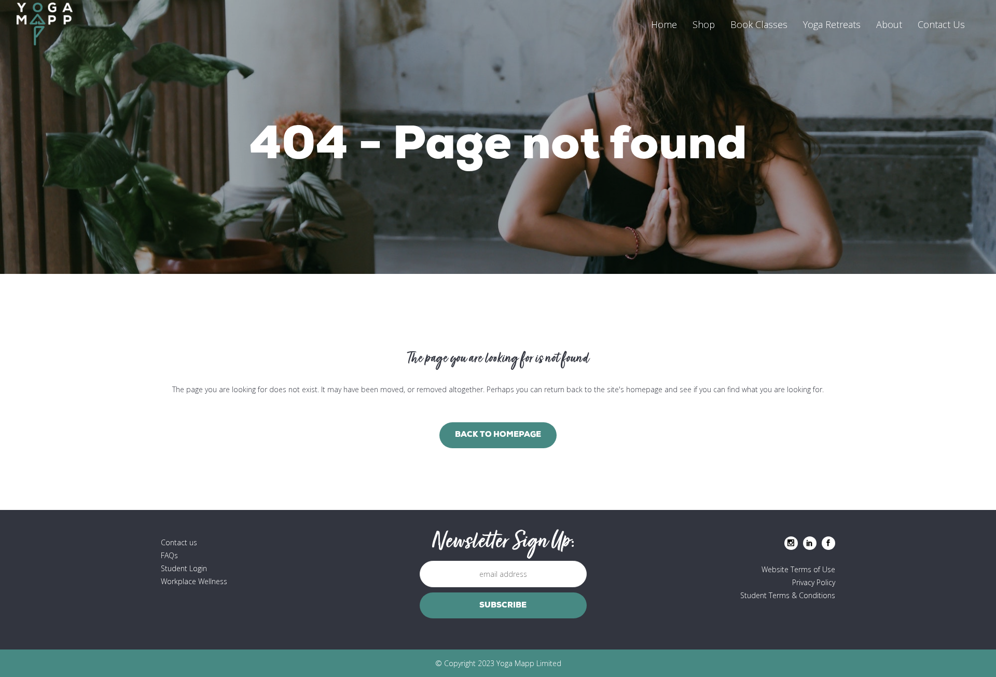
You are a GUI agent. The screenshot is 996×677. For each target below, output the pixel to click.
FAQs (169, 555)
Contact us (179, 542)
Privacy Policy (813, 582)
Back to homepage (498, 435)
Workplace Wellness (194, 581)
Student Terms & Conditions (787, 595)
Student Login (184, 568)
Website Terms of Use (798, 569)
